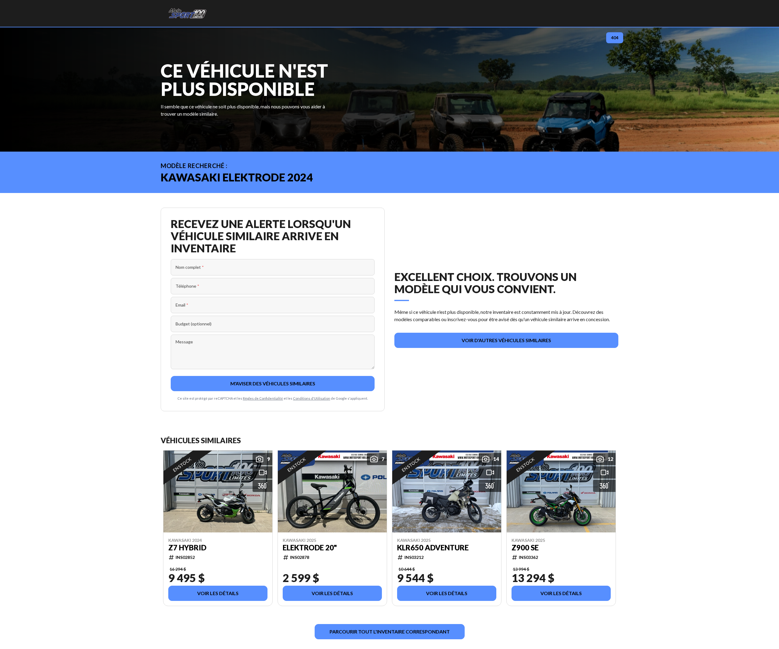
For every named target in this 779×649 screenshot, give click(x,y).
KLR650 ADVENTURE (433, 547)
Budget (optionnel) (193, 323)
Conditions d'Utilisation (311, 398)
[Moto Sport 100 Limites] (187, 13)
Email (182, 304)
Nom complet (190, 267)
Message (184, 341)
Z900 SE (525, 547)
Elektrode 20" (310, 547)
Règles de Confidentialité (263, 398)
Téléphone (187, 286)
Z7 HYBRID (187, 547)
